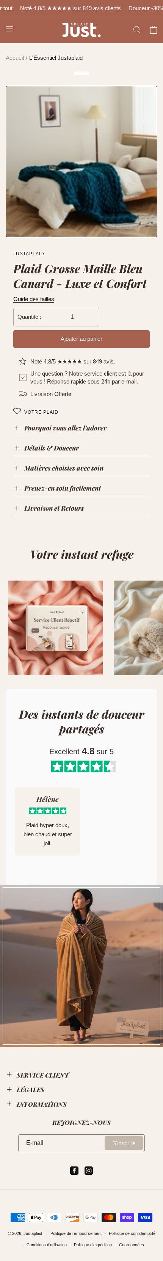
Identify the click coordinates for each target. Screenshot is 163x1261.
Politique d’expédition (93, 1244)
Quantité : (29, 317)
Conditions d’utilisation (47, 1244)
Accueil (15, 57)
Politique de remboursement (76, 1233)
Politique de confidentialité (132, 1233)
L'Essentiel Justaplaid (56, 57)
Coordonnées (131, 1244)
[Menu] (9, 28)
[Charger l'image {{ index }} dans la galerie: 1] (81, 161)
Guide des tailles (33, 299)
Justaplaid (33, 1233)
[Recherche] (137, 30)
